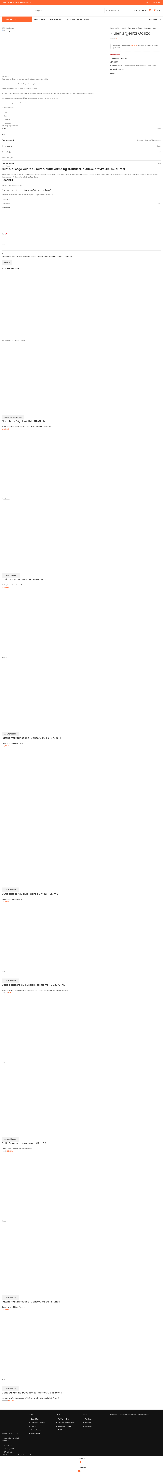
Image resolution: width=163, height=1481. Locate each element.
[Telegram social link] (141, 2)
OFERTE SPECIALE (154, 19)
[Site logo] (16, 10)
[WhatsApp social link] (138, 2)
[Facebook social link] (135, 2)
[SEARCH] (126, 10)
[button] (10, 734)
